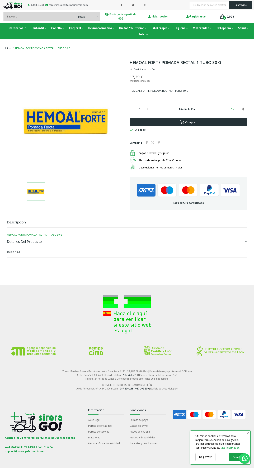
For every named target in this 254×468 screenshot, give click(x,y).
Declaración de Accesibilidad (104, 443)
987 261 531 (130, 375)
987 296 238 (126, 388)
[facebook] (121, 5)
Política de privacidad (100, 425)
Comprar (191, 122)
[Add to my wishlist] (233, 109)
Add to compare (243, 109)
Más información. (230, 447)
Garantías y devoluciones (144, 443)
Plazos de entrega (140, 431)
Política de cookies (98, 431)
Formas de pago (139, 419)
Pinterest (159, 142)
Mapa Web (94, 437)
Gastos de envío (139, 425)
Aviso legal (94, 419)
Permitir (237, 457)
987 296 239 (142, 388)
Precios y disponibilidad (143, 437)
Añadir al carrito (189, 109)
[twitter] (133, 5)
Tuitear (152, 142)
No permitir (205, 456)
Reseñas (13, 252)
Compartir (146, 142)
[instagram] (144, 5)
